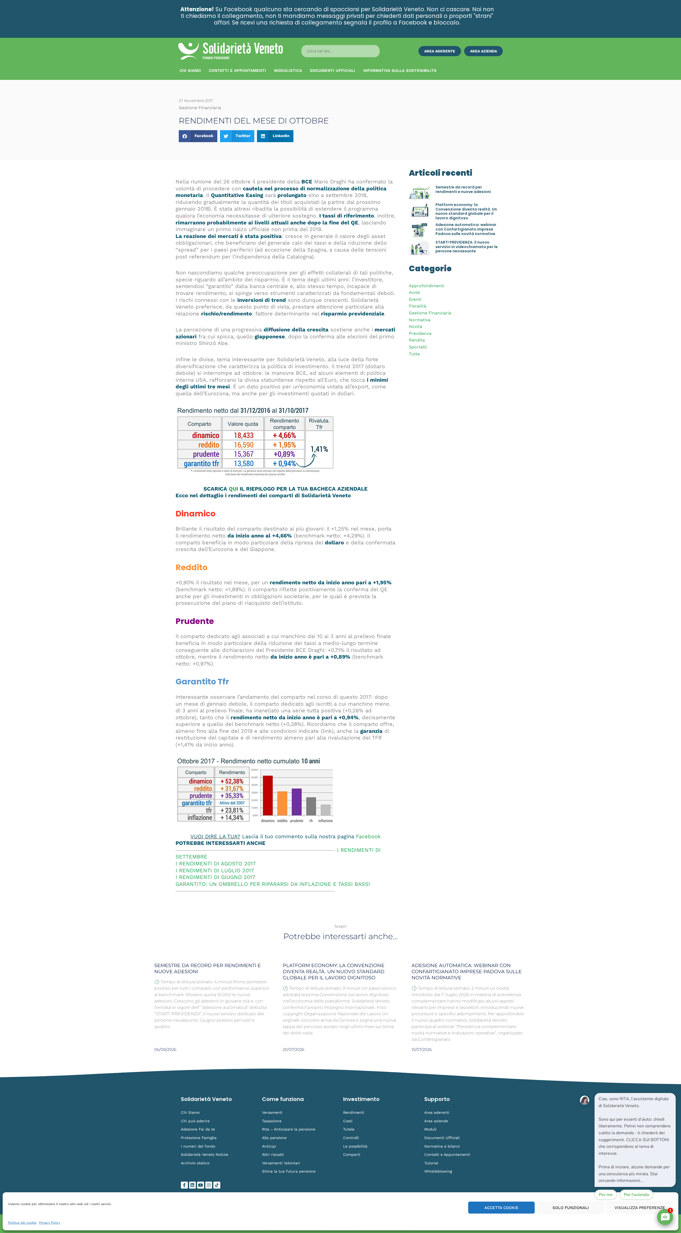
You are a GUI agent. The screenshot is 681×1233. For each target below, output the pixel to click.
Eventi (415, 299)
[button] (198, 136)
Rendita (417, 340)
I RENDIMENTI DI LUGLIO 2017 (215, 870)
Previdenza (420, 333)
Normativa (419, 319)
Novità (415, 326)
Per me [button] (606, 1195)
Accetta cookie (501, 1207)
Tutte (414, 353)
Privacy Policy (49, 1222)
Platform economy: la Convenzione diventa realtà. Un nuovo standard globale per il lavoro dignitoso (466, 211)
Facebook (368, 836)
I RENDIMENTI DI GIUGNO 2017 (215, 877)
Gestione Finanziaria (430, 312)
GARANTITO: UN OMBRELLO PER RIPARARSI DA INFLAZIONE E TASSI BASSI (273, 884)
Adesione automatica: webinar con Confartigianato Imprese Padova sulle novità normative (465, 229)
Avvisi (414, 292)
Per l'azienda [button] (636, 1195)
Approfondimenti (426, 285)
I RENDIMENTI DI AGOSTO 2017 (216, 863)
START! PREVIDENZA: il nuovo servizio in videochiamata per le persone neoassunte (466, 247)
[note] (635, 1140)
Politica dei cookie (22, 1222)
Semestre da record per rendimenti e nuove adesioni (463, 189)
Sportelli (418, 347)
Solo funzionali (571, 1207)
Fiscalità (417, 306)
